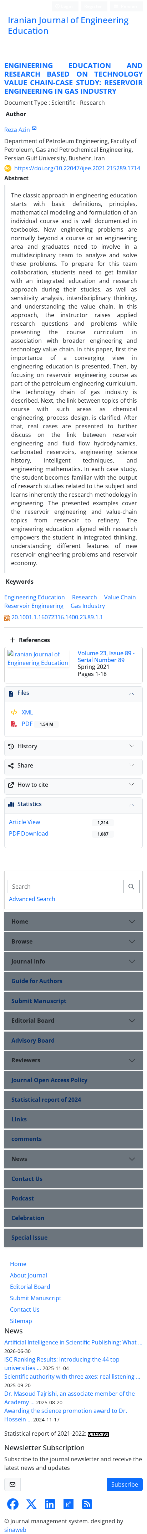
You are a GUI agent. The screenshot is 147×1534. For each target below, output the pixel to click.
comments (26, 1139)
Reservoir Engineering (34, 606)
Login (66, 6)
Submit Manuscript (38, 1001)
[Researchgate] (68, 1506)
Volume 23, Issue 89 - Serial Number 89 (106, 656)
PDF (36, 724)
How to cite (32, 785)
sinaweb (15, 1530)
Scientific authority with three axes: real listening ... (72, 1376)
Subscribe (124, 1484)
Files (23, 693)
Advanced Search (32, 899)
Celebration (28, 1218)
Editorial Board (32, 1020)
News (19, 1159)
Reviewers (25, 1060)
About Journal (28, 1275)
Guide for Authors (36, 981)
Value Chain (120, 597)
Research (84, 597)
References (33, 640)
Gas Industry (88, 606)
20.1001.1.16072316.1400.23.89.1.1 (57, 617)
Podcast (22, 1198)
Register (93, 6)
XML (26, 712)
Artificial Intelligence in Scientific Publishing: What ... (73, 1342)
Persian (128, 6)
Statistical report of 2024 (46, 1100)
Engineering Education (34, 597)
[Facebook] (12, 1506)
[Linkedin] (50, 1506)
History (27, 746)
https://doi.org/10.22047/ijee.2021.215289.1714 (77, 168)
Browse (21, 941)
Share (25, 765)
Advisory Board (33, 1040)
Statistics (29, 804)
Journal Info (28, 961)
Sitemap (21, 1321)
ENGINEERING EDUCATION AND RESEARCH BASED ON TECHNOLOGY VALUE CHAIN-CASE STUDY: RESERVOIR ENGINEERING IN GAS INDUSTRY (73, 78)
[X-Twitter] (31, 1506)
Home (19, 921)
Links (19, 1119)
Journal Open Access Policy (49, 1080)
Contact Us (26, 1179)
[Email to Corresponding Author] (34, 128)
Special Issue (29, 1237)
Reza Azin (17, 130)
